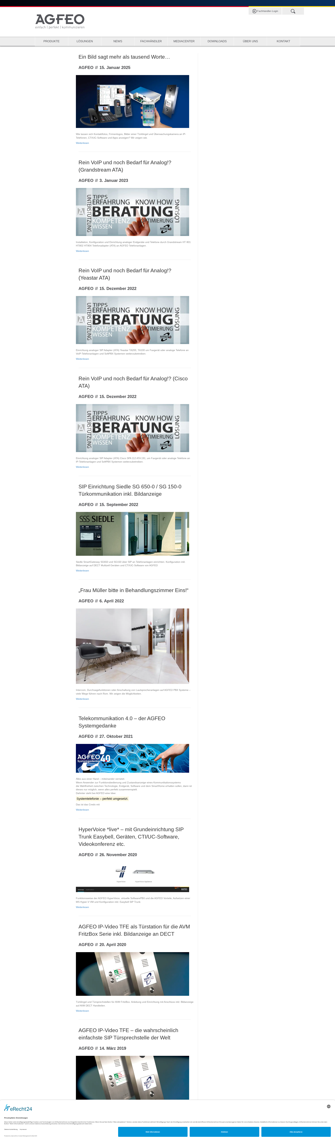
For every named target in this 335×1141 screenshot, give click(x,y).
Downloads (217, 41)
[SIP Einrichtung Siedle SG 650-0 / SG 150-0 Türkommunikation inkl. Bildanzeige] (132, 533)
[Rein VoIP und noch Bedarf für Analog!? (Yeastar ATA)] (132, 319)
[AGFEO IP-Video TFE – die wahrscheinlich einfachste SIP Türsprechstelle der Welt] (132, 1077)
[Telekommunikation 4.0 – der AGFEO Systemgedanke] (132, 758)
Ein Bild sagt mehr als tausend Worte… (124, 57)
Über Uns (250, 41)
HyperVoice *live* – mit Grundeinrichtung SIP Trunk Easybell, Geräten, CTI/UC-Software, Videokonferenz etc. (131, 836)
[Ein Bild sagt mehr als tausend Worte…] (132, 101)
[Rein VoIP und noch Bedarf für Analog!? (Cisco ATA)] (132, 427)
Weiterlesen (82, 143)
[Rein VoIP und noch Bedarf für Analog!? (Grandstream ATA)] (132, 211)
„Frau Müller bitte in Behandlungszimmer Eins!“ (133, 590)
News (117, 41)
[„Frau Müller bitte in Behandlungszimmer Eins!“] (132, 646)
